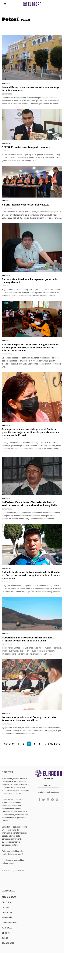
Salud (5, 938)
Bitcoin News (9, 897)
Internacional (10, 923)
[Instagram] (48, 799)
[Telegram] (52, 799)
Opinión (6, 933)
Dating (5, 907)
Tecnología (8, 943)
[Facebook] (39, 799)
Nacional (6, 83)
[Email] (57, 799)
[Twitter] (44, 799)
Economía (7, 918)
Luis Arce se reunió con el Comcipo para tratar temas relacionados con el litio (29, 719)
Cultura (6, 902)
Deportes (7, 912)
